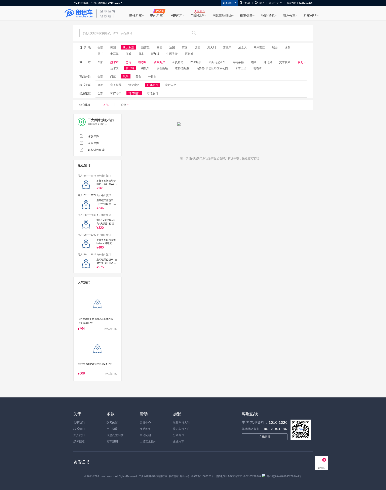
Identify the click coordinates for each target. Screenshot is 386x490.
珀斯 (254, 62)
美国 (113, 47)
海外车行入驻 (181, 422)
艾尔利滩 (284, 62)
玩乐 (125, 76)
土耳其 (114, 54)
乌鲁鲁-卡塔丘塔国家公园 (212, 68)
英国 (185, 47)
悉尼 (128, 62)
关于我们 (79, 422)
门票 (113, 76)
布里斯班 (196, 62)
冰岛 (287, 47)
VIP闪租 (177, 15)
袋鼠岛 (145, 68)
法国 (172, 47)
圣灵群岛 (177, 62)
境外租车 (135, 15)
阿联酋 (189, 54)
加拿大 (242, 47)
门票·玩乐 (197, 15)
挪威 (128, 54)
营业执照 (184, 476)
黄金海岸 (159, 62)
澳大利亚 (128, 47)
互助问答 (145, 429)
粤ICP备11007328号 (202, 476)
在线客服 (264, 436)
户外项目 (152, 85)
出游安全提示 (148, 441)
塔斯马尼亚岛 (217, 62)
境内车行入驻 (181, 429)
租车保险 (246, 15)
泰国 (159, 47)
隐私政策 (112, 422)
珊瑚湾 (257, 68)
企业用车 (178, 441)
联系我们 (79, 429)
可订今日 (115, 93)
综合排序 (85, 105)
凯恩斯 (142, 62)
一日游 (152, 76)
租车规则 (112, 441)
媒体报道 (79, 441)
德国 (197, 47)
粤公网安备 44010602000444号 (284, 476)
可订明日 (134, 93)
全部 (100, 47)
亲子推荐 (115, 85)
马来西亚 (259, 47)
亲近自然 (170, 85)
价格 (124, 105)
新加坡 (155, 54)
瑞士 (275, 47)
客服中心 (145, 422)
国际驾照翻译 (222, 15)
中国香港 (172, 54)
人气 (106, 105)
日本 (141, 54)
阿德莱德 (238, 62)
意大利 (211, 47)
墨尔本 (114, 62)
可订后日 (152, 93)
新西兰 (145, 47)
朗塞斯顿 (162, 68)
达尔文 (114, 68)
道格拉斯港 (182, 68)
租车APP (310, 15)
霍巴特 (130, 68)
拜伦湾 (268, 62)
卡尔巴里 (240, 68)
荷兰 (100, 54)
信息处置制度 (115, 435)
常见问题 (145, 435)
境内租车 (156, 15)
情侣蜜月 (134, 85)
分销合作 (178, 435)
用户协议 (112, 429)
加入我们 (79, 435)
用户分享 (289, 15)
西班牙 (227, 47)
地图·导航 (268, 15)
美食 (138, 76)
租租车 (78, 13)
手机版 (246, 2)
